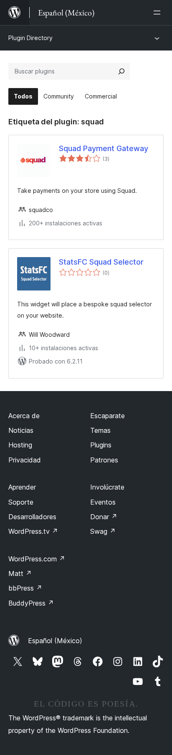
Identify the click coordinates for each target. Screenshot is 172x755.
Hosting (20, 445)
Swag (103, 531)
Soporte (20, 502)
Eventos (103, 502)
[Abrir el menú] (158, 12)
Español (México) (55, 640)
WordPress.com (36, 559)
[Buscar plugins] (121, 71)
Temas (100, 430)
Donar (103, 517)
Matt (20, 573)
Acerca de (24, 416)
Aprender (22, 487)
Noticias (20, 430)
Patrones (104, 460)
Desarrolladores (32, 517)
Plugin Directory (30, 37)
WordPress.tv (33, 531)
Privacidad (24, 460)
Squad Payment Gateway (103, 148)
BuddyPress (31, 603)
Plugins (100, 445)
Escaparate (107, 416)
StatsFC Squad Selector (101, 262)
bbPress (25, 588)
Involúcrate (107, 487)
